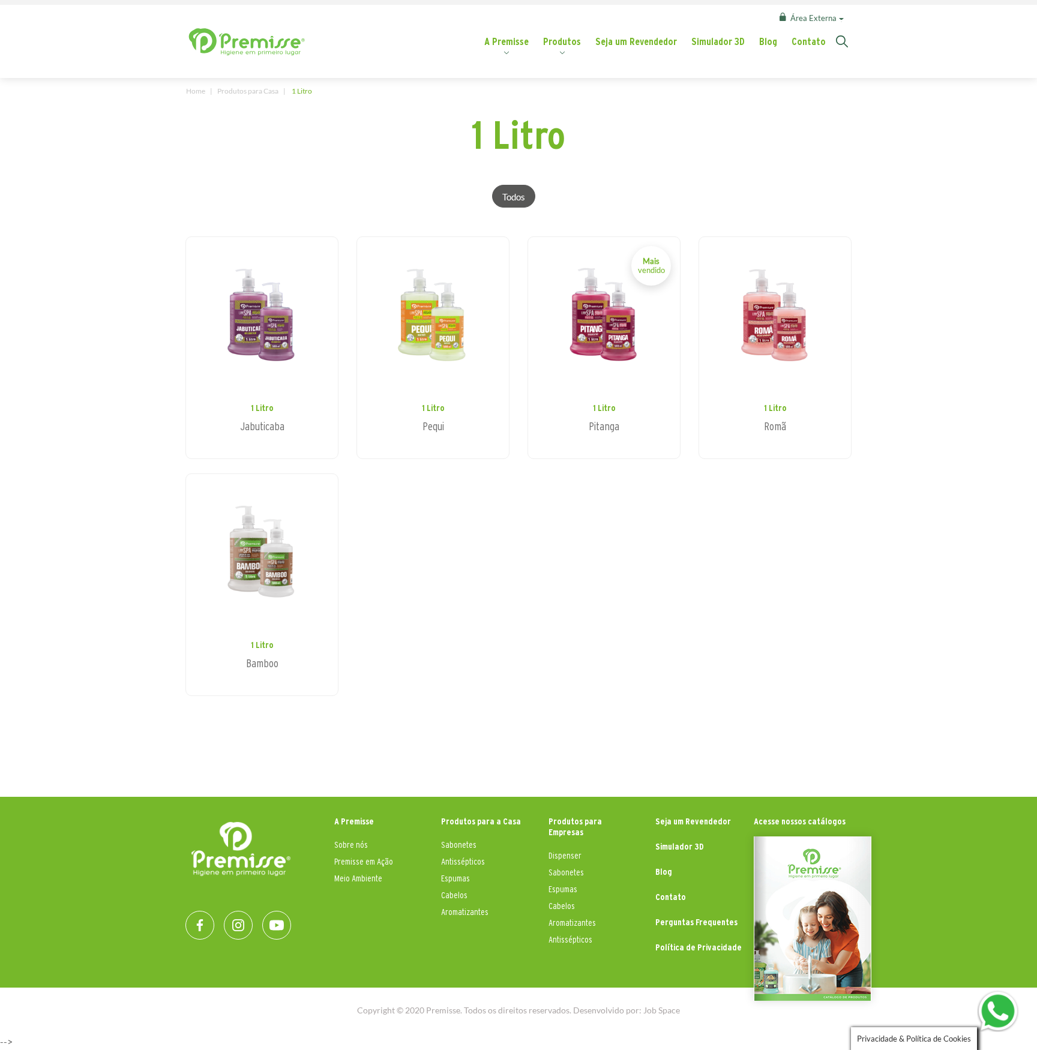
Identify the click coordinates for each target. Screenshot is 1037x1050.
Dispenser (565, 855)
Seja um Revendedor (636, 41)
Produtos (562, 41)
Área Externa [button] (813, 18)
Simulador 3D (718, 41)
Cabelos (454, 895)
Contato (809, 41)
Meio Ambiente (358, 878)
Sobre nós (351, 844)
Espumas (455, 878)
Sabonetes (458, 844)
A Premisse (506, 41)
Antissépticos (463, 861)
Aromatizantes (464, 912)
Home (195, 90)
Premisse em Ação (363, 861)
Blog (768, 41)
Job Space (661, 1010)
